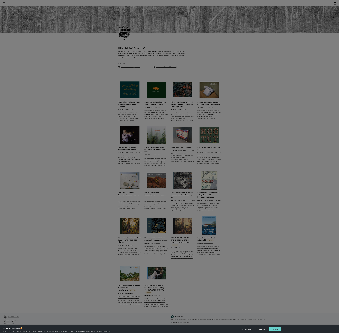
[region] (169, 329)
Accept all (275, 329)
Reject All (262, 329)
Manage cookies (247, 329)
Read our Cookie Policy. (104, 331)
